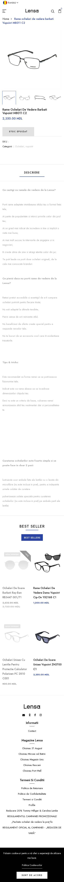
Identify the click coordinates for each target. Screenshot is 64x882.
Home (5, 19)
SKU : (5, 141)
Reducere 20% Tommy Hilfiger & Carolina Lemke (32, 811)
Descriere (32, 172)
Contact (32, 731)
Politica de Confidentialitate (32, 794)
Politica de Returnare (32, 788)
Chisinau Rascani (32, 765)
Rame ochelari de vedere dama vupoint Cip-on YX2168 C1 (46, 592)
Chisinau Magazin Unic (32, 759)
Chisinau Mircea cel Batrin (32, 754)
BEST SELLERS (32, 537)
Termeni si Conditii (32, 799)
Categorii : (7, 146)
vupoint (29, 146)
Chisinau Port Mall (32, 771)
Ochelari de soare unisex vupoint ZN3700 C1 (47, 664)
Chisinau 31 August (32, 748)
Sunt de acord (32, 875)
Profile (32, 805)
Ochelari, (20, 146)
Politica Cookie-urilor (32, 865)
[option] (32, 59)
